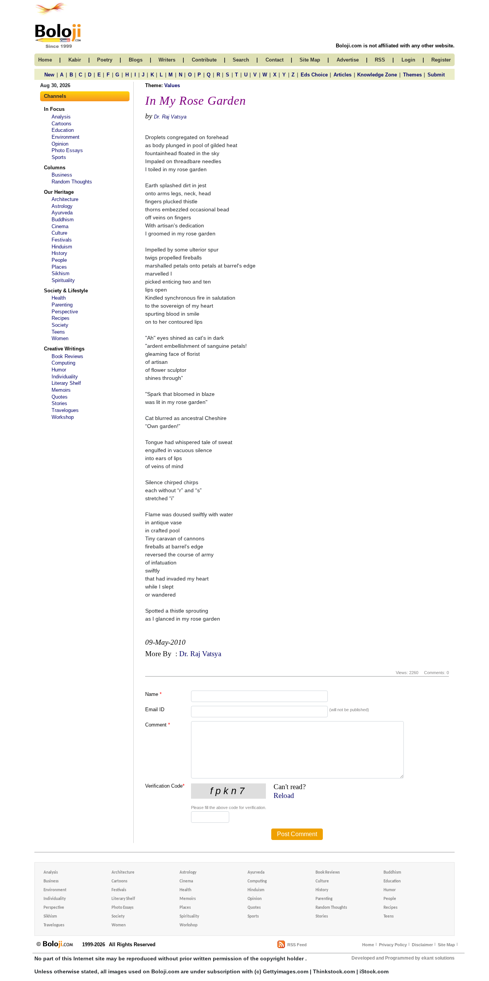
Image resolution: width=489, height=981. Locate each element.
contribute (204, 60)
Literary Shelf (66, 383)
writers (167, 60)
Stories (59, 403)
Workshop (63, 417)
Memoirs (61, 390)
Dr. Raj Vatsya (170, 117)
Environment (65, 137)
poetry (104, 60)
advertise (348, 60)
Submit (436, 75)
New (49, 75)
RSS (380, 60)
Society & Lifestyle (66, 290)
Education (63, 130)
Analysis (61, 117)
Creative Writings (64, 349)
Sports (59, 157)
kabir (74, 60)
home (45, 60)
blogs (135, 60)
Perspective (65, 312)
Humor (59, 370)
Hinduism (62, 247)
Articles (342, 75)
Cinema (60, 226)
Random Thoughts (72, 182)
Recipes (61, 318)
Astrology (62, 206)
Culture (59, 233)
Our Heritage (59, 192)
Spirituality (63, 280)
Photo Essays (67, 150)
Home (368, 944)
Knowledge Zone (377, 75)
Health (59, 298)
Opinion (60, 144)
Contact (274, 60)
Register (441, 60)
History (59, 253)
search (241, 60)
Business (62, 175)
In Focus (54, 109)
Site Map (446, 944)
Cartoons (61, 123)
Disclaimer (422, 944)
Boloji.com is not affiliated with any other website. (395, 46)
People (59, 260)
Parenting (62, 305)
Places (59, 267)
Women (60, 338)
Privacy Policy (393, 944)
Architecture (65, 199)
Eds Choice (314, 75)
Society (60, 325)
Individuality (65, 376)
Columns (54, 167)
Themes (412, 75)
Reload (284, 795)
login (408, 60)
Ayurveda (62, 213)
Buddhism (63, 219)
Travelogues (65, 410)
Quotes (60, 397)
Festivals (62, 240)
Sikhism (61, 273)
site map (310, 60)
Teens (58, 332)
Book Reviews (67, 356)
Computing (63, 363)
